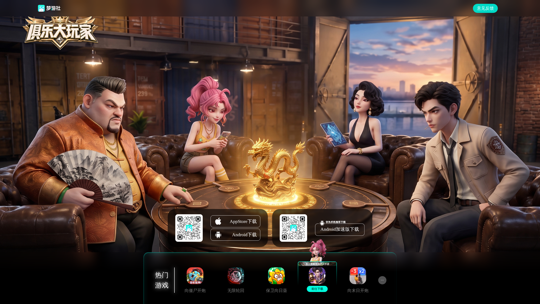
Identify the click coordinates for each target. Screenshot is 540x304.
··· (382, 280)
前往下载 (195, 289)
